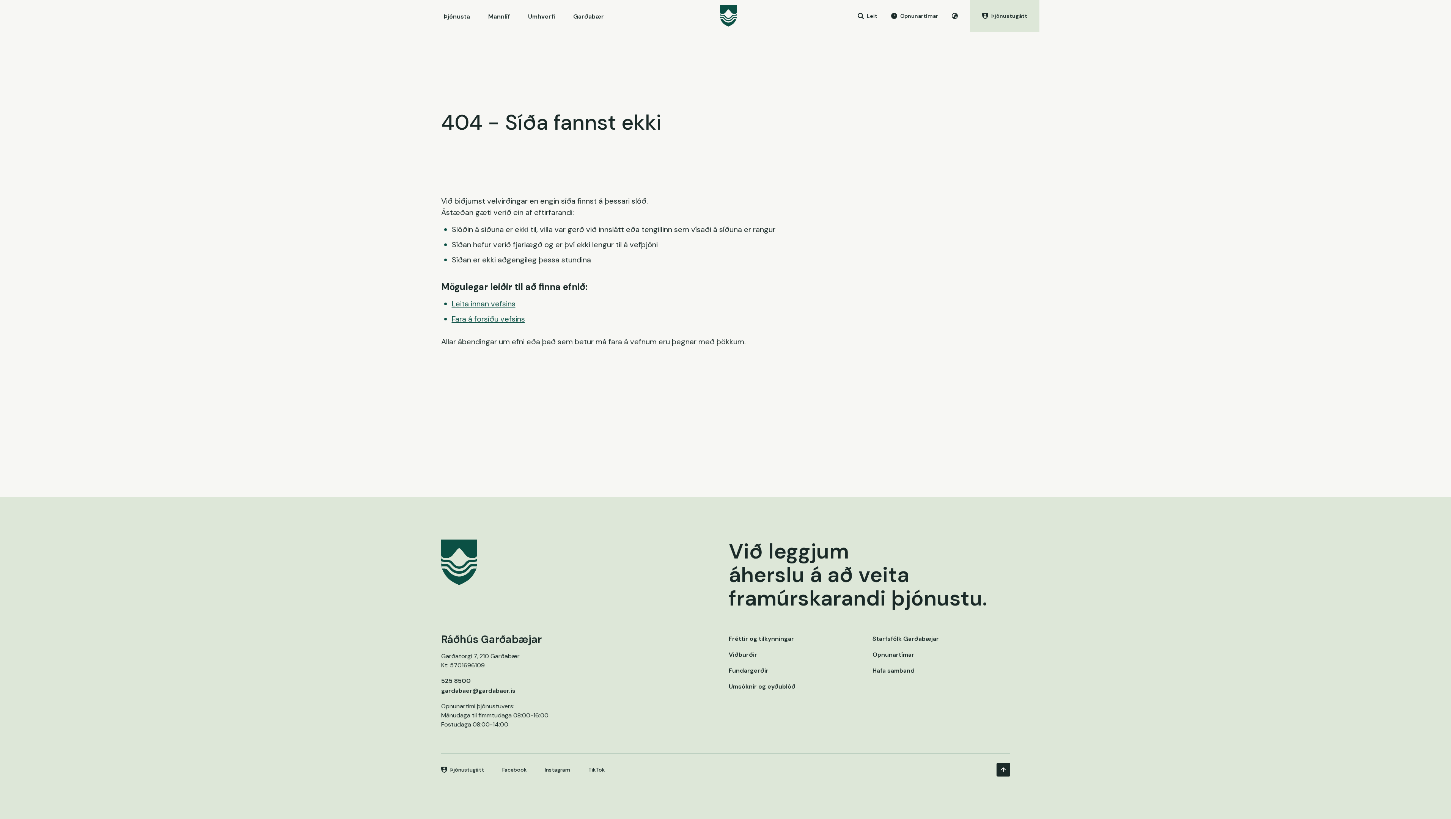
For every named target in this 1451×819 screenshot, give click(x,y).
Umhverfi (541, 16)
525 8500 (456, 681)
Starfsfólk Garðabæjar (905, 639)
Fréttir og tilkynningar (761, 639)
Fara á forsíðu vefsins (488, 319)
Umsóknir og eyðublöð (762, 686)
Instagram (557, 769)
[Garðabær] (728, 16)
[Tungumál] (954, 16)
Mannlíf (499, 16)
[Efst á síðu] (1003, 770)
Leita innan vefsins (484, 304)
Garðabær (588, 16)
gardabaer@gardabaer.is (478, 691)
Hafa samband (893, 671)
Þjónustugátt (467, 769)
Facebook (514, 769)
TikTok (596, 769)
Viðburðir (743, 655)
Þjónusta (457, 16)
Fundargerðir (749, 671)
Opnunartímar (893, 655)
